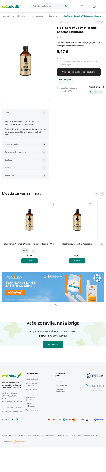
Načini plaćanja (31, 390)
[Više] (53, 287)
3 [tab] (56, 305)
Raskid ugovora (32, 410)
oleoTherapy (62, 22)
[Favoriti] (88, 6)
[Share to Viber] (96, 92)
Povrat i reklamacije (30, 405)
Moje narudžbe (61, 386)
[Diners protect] (90, 419)
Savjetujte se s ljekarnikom (61, 391)
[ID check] (78, 419)
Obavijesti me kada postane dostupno (79, 72)
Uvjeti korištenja (32, 379)
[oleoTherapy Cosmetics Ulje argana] (77, 219)
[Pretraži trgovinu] (66, 6)
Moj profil (59, 381)
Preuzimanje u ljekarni (31, 399)
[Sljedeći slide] (102, 194)
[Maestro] (49, 419)
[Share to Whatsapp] (91, 92)
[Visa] (59, 419)
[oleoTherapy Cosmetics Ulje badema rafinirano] (95, 375)
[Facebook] (12, 419)
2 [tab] (53, 305)
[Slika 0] (25, 61)
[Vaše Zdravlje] (11, 6)
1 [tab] (50, 305)
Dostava (29, 394)
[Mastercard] (54, 419)
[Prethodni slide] (97, 194)
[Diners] (66, 419)
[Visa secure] (87, 419)
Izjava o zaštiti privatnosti (31, 384)
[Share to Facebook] (101, 92)
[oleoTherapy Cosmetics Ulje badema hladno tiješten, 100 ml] (29, 219)
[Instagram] (16, 419)
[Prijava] (81, 6)
